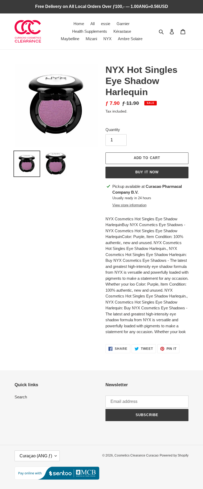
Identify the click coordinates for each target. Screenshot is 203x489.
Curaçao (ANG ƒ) (36, 456)
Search (21, 397)
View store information (129, 205)
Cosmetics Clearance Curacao (136, 455)
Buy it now (147, 172)
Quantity (112, 129)
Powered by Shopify (174, 455)
